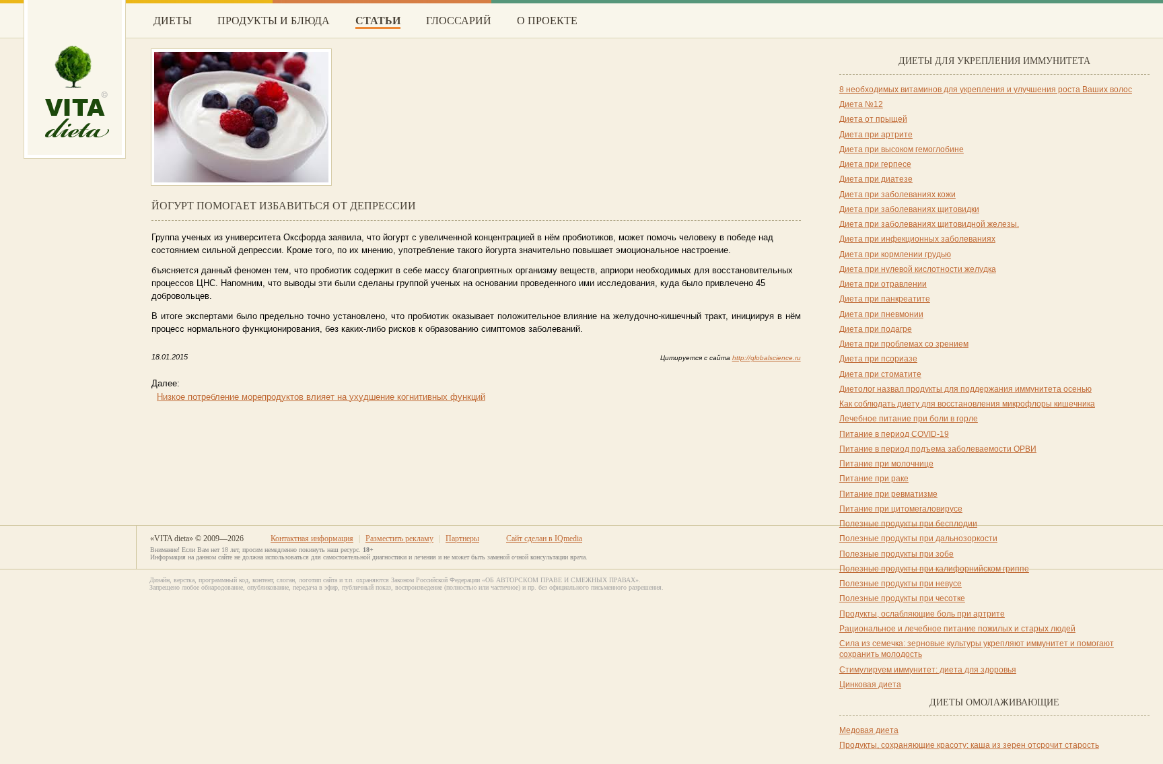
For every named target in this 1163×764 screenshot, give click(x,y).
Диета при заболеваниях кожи (897, 194)
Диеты (172, 20)
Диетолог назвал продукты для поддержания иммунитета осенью (965, 389)
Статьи (377, 20)
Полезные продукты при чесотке (902, 598)
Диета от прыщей (873, 119)
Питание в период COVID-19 (894, 434)
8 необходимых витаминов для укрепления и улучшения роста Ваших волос (985, 89)
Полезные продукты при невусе (900, 583)
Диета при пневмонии (881, 314)
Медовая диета (868, 730)
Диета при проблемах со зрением (903, 344)
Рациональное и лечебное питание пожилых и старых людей (957, 628)
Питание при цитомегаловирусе (900, 509)
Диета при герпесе (875, 164)
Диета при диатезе (876, 179)
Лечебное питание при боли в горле (908, 418)
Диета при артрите (876, 134)
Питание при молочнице (886, 463)
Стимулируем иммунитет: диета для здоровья (927, 669)
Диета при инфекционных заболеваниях (917, 239)
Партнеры (462, 538)
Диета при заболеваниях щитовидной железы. (929, 224)
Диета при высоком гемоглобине (901, 149)
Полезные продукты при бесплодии (908, 523)
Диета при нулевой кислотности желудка (917, 269)
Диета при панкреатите (884, 299)
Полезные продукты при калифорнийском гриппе (934, 569)
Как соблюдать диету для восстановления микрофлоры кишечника (967, 404)
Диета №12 (861, 104)
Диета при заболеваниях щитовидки (909, 209)
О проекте (547, 20)
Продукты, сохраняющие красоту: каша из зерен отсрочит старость (969, 745)
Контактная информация (312, 538)
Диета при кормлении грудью (895, 254)
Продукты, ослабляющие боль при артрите (922, 614)
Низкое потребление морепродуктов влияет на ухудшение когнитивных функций (321, 397)
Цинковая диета (870, 684)
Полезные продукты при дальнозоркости (918, 538)
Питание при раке (874, 478)
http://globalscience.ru (766, 357)
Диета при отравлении (883, 284)
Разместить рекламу (399, 538)
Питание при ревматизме (888, 494)
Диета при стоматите (880, 374)
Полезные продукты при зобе (896, 554)
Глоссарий (458, 20)
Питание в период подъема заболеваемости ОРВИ (937, 449)
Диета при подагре (875, 329)
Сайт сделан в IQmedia (544, 538)
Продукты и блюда (273, 20)
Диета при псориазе (878, 358)
